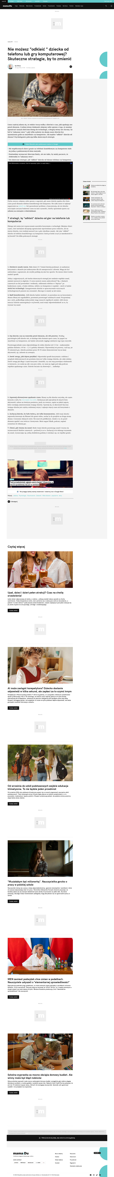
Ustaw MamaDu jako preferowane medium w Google (41, 144)
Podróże (71, 6)
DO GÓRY (97, 1153)
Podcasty (59, 6)
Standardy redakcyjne (76, 1166)
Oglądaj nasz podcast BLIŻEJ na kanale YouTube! (58, 198)
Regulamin (73, 1163)
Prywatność (73, 1160)
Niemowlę (21, 6)
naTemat (11, 1)
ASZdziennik (28, 1)
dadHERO (37, 1)
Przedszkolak (38, 6)
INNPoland (19, 1)
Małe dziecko (29, 6)
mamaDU (4, 1)
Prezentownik (51, 6)
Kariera (57, 1156)
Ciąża (16, 6)
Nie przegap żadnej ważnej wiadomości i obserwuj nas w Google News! (42, 492)
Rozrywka (45, 1)
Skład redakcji (59, 1160)
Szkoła (44, 6)
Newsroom (73, 1156)
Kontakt (57, 1163)
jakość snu (22, 206)
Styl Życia (65, 6)
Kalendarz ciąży (79, 6)
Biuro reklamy (59, 1153)
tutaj (65, 448)
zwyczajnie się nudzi (29, 399)
